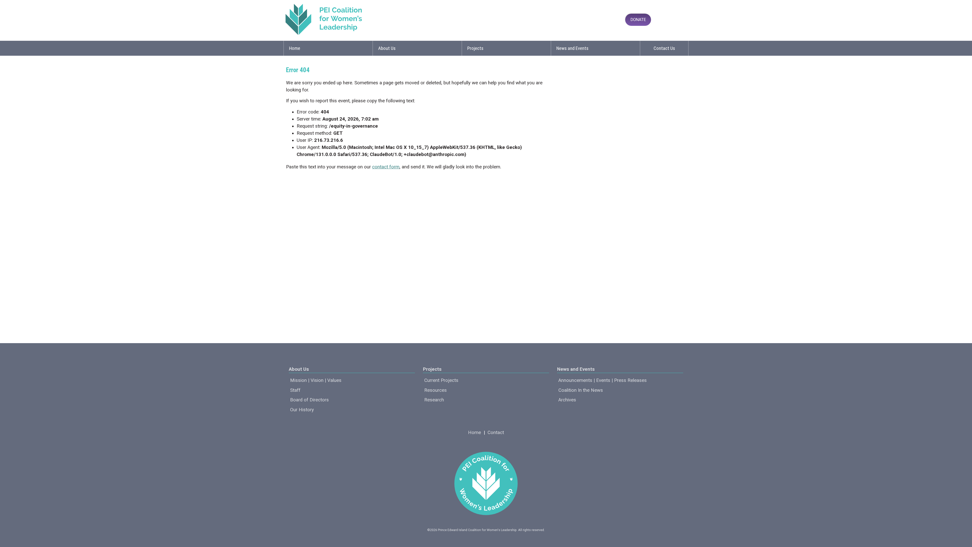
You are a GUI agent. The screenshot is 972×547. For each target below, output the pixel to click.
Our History (302, 410)
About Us (387, 48)
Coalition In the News (580, 390)
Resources (435, 390)
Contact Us (664, 48)
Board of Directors (309, 400)
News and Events (572, 48)
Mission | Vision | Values (315, 380)
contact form (385, 167)
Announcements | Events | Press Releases (602, 380)
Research (434, 400)
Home (294, 48)
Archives (567, 400)
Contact (496, 432)
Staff (295, 390)
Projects (475, 48)
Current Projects (441, 380)
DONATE (638, 19)
